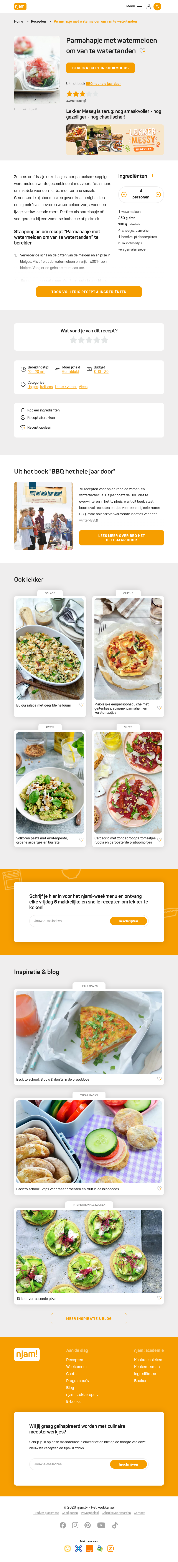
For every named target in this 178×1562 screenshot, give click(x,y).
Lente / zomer (66, 387)
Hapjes (33, 387)
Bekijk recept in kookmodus (100, 68)
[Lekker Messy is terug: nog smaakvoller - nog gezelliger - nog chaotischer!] (115, 139)
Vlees (83, 387)
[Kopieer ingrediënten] (150, 176)
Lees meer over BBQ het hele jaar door (121, 538)
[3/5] (82, 94)
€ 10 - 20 (101, 372)
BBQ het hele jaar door (103, 84)
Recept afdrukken (41, 418)
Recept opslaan (39, 427)
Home (18, 21)
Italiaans (46, 387)
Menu (130, 6)
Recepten (38, 21)
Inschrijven (128, 921)
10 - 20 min (36, 372)
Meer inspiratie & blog (89, 1319)
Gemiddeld (70, 372)
